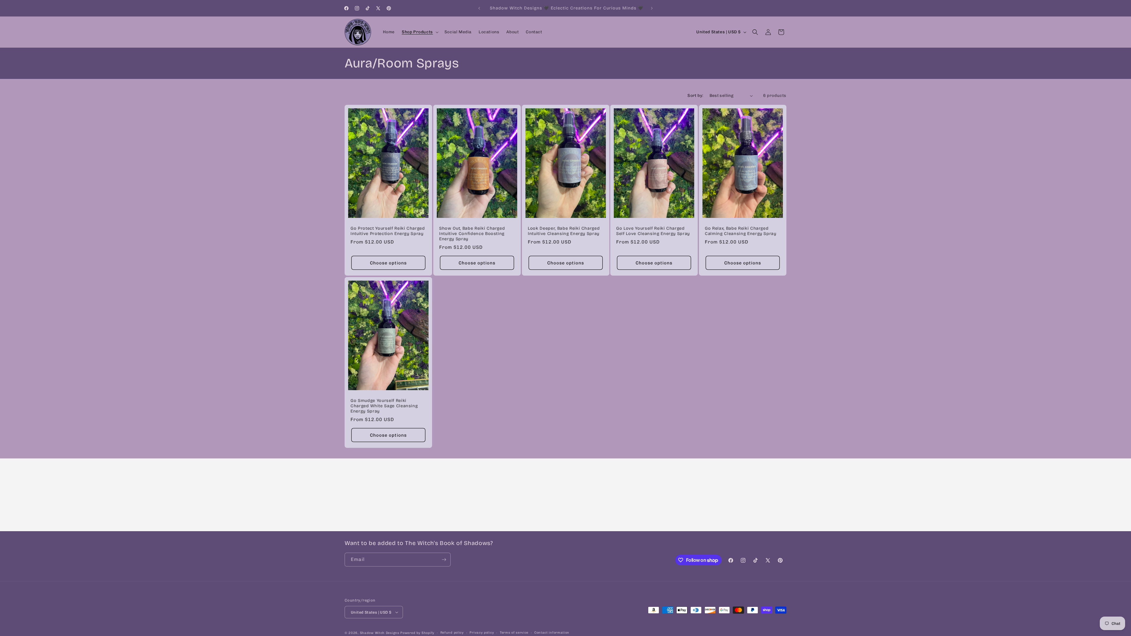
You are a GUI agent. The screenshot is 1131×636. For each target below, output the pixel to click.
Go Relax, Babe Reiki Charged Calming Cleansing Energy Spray (740, 231)
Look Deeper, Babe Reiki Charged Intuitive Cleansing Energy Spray (564, 231)
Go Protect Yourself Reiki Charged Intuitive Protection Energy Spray (387, 231)
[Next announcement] (651, 8)
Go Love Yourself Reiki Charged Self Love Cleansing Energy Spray (653, 231)
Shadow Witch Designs (379, 633)
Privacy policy (481, 633)
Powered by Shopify (417, 633)
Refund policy (452, 633)
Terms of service (514, 633)
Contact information (551, 633)
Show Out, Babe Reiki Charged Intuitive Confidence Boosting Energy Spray (472, 233)
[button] (419, 32)
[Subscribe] (443, 560)
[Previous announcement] (479, 8)
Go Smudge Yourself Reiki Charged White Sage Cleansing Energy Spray (384, 405)
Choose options (388, 263)
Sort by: (695, 95)
